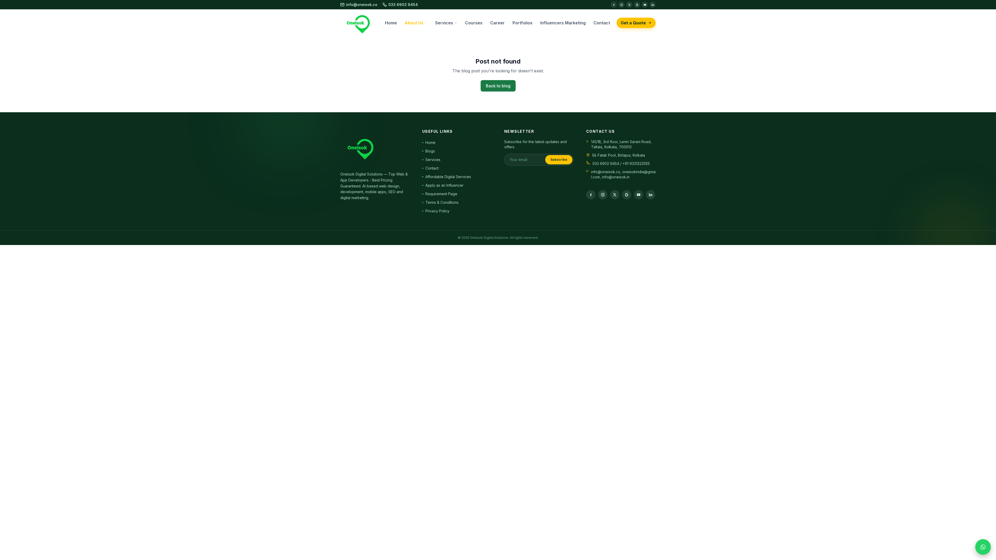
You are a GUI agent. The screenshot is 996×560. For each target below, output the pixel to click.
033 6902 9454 (403, 4)
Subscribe (558, 160)
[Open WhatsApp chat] (983, 546)
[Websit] (637, 5)
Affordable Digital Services (448, 176)
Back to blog (498, 85)
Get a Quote (633, 22)
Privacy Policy (437, 211)
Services (432, 159)
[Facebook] (614, 5)
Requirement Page (441, 194)
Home (430, 142)
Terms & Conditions (442, 202)
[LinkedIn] (652, 5)
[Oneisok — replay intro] (359, 22)
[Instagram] (621, 5)
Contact (432, 168)
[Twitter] (629, 5)
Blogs (430, 151)
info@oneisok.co (361, 4)
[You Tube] (645, 5)
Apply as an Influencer (444, 185)
